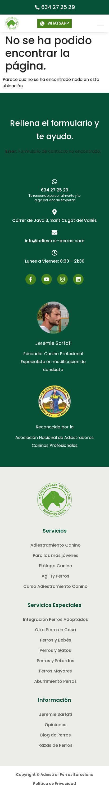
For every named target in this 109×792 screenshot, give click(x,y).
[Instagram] (62, 279)
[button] (97, 23)
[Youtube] (46, 279)
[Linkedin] (78, 279)
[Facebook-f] (30, 279)
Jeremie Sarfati (53, 343)
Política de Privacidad (54, 783)
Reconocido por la (55, 427)
